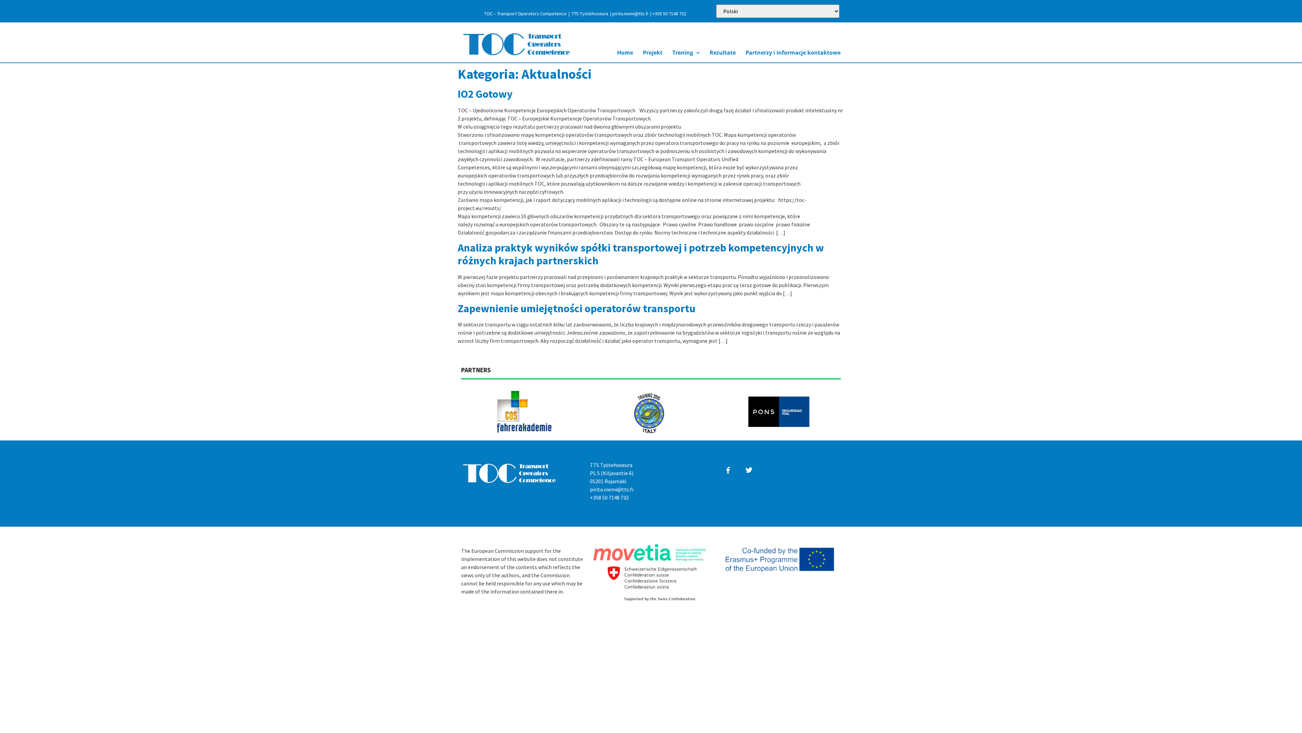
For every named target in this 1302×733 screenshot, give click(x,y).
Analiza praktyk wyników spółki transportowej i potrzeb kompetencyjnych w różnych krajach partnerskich (641, 254)
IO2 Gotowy (485, 94)
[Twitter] (748, 470)
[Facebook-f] (728, 470)
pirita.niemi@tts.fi (630, 14)
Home (625, 52)
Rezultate (723, 52)
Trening (682, 52)
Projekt (653, 52)
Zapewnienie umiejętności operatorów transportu (576, 308)
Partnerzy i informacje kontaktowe (793, 52)
